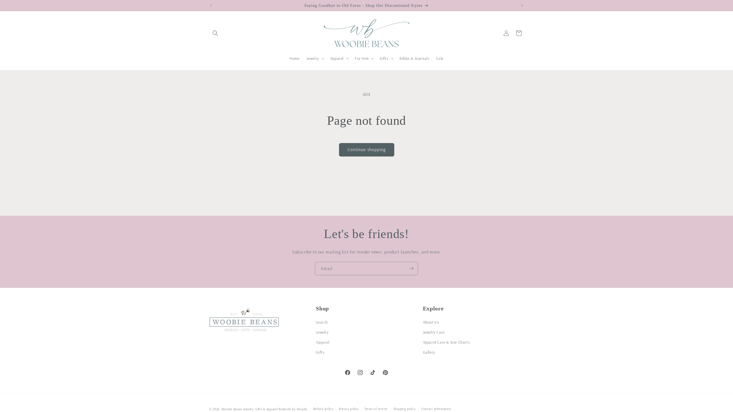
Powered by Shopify (293, 409)
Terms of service (376, 409)
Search (322, 322)
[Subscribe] (411, 268)
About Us (431, 322)
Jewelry (322, 332)
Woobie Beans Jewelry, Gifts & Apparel (250, 409)
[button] (215, 33)
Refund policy (323, 409)
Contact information (436, 409)
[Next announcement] (522, 5)
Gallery (429, 352)
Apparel (322, 342)
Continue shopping (367, 149)
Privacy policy (349, 409)
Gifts (320, 352)
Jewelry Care (434, 332)
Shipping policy (404, 409)
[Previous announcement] (211, 5)
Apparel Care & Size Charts (446, 342)
